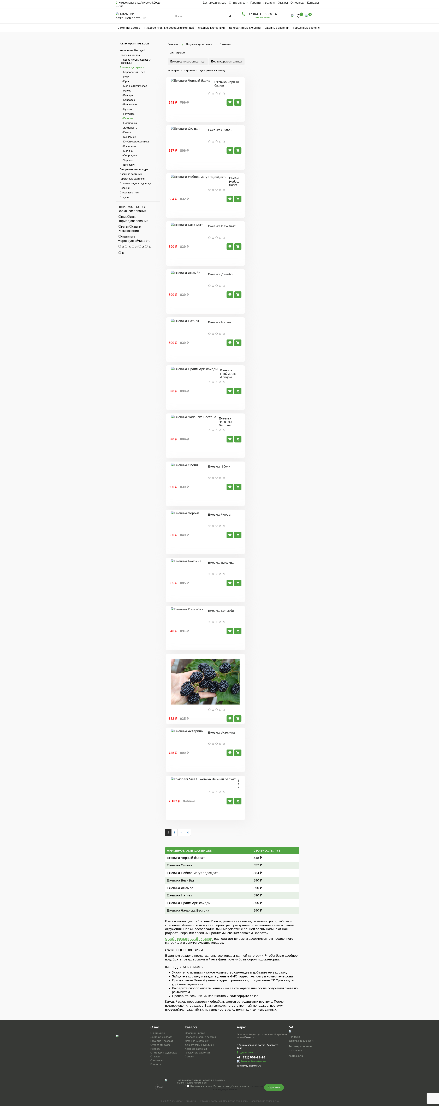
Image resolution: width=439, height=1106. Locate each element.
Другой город (246, 1053)
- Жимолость (128, 127)
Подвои (124, 197)
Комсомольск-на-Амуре (133, 2)
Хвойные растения (277, 27)
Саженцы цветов (129, 27)
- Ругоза (125, 90)
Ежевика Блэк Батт (221, 226)
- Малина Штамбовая (133, 85)
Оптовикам (297, 2)
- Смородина (128, 155)
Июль (124, 217)
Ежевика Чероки (220, 514)
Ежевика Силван (220, 130)
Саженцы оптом (129, 192)
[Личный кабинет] (292, 15)
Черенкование (128, 237)
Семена (189, 1056)
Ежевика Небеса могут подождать (237, 183)
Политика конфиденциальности (301, 1038)
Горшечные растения (306, 27)
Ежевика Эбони (219, 466)
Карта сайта (296, 1055)
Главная (173, 44)
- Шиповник (127, 164)
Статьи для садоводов (163, 1052)
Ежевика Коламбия (221, 610)
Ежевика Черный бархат (226, 83)
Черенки (124, 187)
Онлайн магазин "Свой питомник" (189, 938)
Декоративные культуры (245, 27)
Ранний (125, 227)
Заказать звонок (262, 17)
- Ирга (124, 81)
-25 (142, 247)
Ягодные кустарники (211, 27)
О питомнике (157, 1033)
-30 (129, 247)
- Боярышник (128, 104)
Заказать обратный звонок (253, 1061)
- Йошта (125, 132)
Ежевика (225, 44)
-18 (122, 253)
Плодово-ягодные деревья (200, 1036)
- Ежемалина (128, 123)
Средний (136, 227)
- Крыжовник (128, 146)
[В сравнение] (230, 102)
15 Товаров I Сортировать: (183, 71)
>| (187, 832)
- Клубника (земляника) (135, 141)
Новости (155, 1048)
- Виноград (127, 95)
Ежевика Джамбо (220, 274)
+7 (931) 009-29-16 (262, 14)
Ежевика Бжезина (221, 562)
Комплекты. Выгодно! (132, 50)
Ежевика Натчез (219, 322)
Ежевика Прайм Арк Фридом (228, 374)
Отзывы (283, 2)
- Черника (126, 160)
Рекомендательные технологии (300, 1048)
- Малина (126, 150)
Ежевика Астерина (221, 732)
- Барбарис (127, 99)
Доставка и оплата (214, 2)
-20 (149, 247)
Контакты (313, 2)
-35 (122, 247)
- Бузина (126, 109)
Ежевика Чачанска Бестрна (225, 422)
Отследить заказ (160, 1044)
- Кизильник (128, 136)
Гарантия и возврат (262, 2)
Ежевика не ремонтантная (187, 61)
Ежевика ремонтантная (226, 61)
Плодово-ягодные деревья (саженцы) (169, 27)
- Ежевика (126, 118)
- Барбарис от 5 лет (132, 72)
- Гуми (124, 76)
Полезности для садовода (135, 183)
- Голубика (127, 113)
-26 (136, 247)
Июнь (132, 217)
